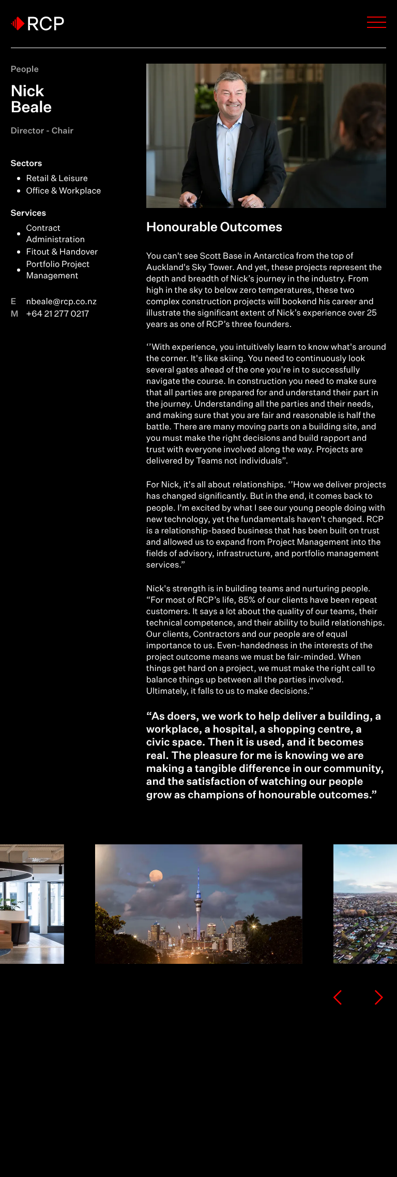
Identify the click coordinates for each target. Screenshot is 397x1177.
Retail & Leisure (57, 178)
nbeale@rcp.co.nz (61, 301)
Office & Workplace (63, 191)
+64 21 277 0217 (57, 314)
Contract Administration (55, 234)
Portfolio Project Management (58, 270)
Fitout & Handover (62, 252)
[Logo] (37, 24)
